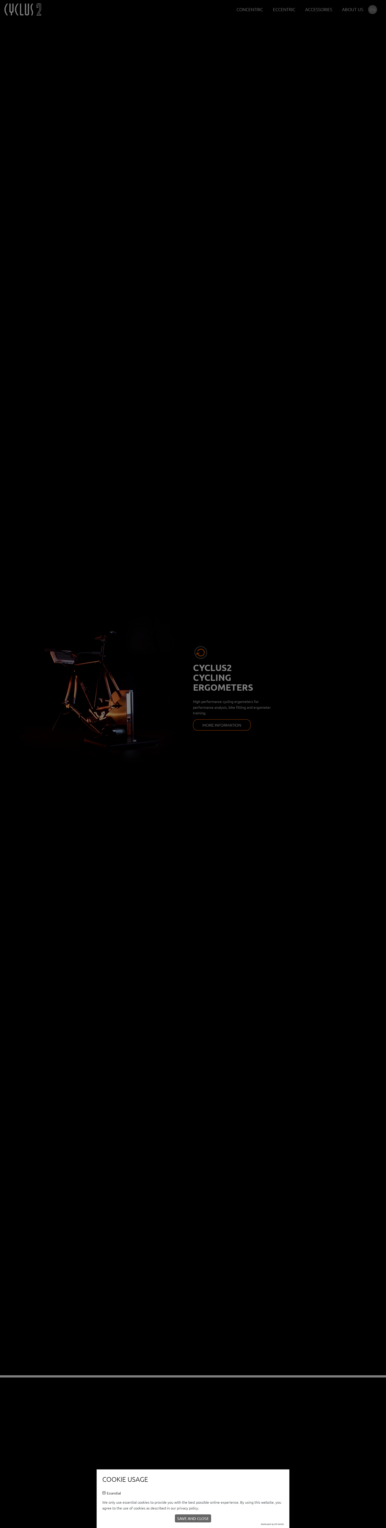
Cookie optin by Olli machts (272, 1523)
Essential (114, 1493)
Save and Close (193, 1518)
